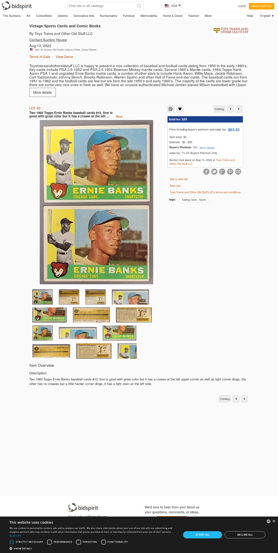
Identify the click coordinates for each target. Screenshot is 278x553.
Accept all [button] (203, 534)
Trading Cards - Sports (194, 199)
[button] (93, 548)
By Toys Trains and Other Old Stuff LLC (61, 33)
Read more (15, 535)
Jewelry (62, 15)
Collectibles (44, 15)
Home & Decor (173, 15)
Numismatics (108, 15)
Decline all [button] (245, 534)
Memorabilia (149, 15)
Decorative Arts (84, 15)
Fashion (193, 15)
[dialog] (139, 535)
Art (28, 15)
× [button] (273, 521)
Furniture (129, 15)
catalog (219, 109)
